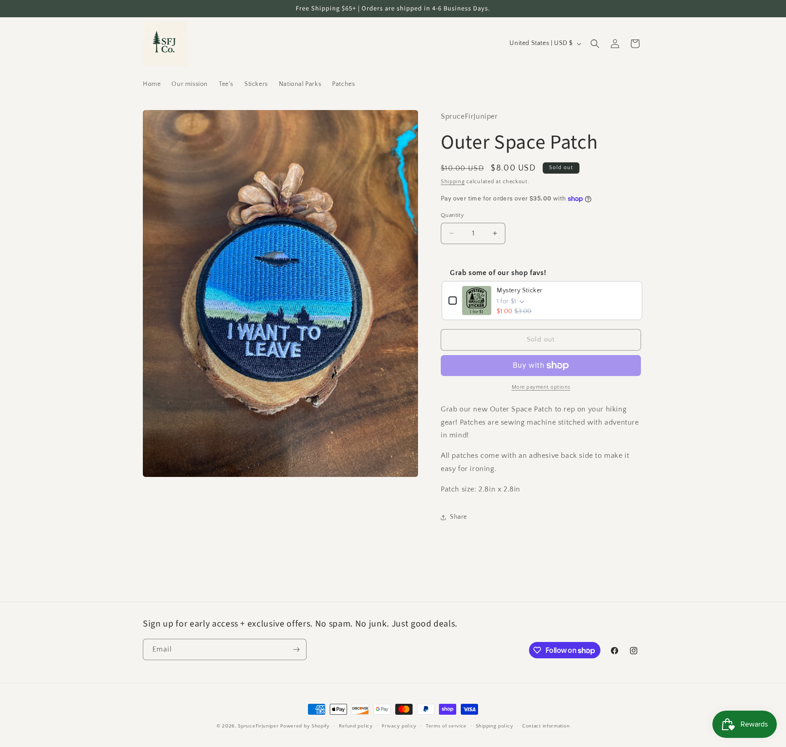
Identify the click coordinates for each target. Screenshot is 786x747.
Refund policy (356, 726)
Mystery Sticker (520, 290)
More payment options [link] (541, 387)
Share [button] (458, 517)
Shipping (453, 182)
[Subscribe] (296, 649)
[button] (595, 44)
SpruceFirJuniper (258, 726)
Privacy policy (399, 726)
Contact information (545, 726)
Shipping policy (495, 726)
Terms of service (446, 726)
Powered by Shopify (305, 726)
